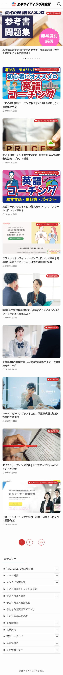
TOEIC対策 (12, 575)
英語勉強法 (12, 643)
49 (41, 542)
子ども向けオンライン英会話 (22, 589)
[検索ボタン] (59, 4)
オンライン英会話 (16, 582)
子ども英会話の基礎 (17, 616)
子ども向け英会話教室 (18, 602)
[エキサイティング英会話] (31, 4)
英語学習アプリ (15, 650)
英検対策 (11, 629)
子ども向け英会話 (16, 596)
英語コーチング (15, 636)
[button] (23, 58)
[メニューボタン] (4, 4)
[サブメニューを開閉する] (57, 569)
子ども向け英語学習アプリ (21, 609)
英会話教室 (12, 623)
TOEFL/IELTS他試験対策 (20, 569)
